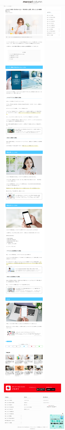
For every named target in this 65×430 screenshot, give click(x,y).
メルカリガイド (45, 400)
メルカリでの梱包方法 (51, 25)
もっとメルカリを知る (28, 407)
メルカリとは (26, 400)
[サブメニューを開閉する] (59, 29)
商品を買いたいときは (14, 55)
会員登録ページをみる (51, 389)
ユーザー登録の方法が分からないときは (17, 54)
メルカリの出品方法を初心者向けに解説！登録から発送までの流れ (26, 268)
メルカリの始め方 (9, 341)
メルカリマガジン (46, 402)
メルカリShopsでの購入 (51, 17)
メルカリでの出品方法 (51, 21)
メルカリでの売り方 (51, 23)
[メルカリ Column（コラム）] (32, 2)
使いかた (25, 404)
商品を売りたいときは (14, 57)
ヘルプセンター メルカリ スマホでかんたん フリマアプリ (25, 332)
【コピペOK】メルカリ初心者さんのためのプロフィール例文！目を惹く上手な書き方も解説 (28, 130)
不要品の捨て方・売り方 (51, 33)
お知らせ (25, 402)
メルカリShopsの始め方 (51, 31)
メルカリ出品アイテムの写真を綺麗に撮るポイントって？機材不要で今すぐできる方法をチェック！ (27, 289)
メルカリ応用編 (50, 29)
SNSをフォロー (27, 409)
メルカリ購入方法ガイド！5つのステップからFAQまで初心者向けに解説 (27, 195)
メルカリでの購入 (50, 15)
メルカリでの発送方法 (51, 27)
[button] (9, 346)
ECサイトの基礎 (50, 35)
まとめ (12, 58)
